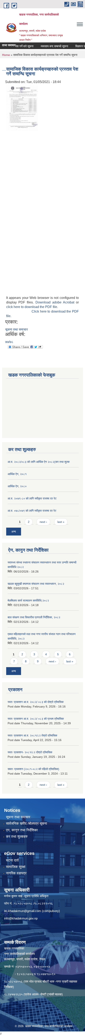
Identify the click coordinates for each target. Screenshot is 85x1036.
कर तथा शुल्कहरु (17, 837)
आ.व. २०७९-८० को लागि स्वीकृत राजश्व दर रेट (32, 498)
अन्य (13, 531)
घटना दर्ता (12, 860)
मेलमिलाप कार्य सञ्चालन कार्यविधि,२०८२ (28, 600)
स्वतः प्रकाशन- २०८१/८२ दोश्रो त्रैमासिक (30, 752)
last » (60, 521)
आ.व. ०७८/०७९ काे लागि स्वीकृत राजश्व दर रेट (32, 510)
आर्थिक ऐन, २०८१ (17, 474)
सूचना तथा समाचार (16, 329)
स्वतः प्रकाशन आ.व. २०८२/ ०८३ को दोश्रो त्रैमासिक (36, 702)
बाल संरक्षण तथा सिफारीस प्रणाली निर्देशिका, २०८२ (34, 617)
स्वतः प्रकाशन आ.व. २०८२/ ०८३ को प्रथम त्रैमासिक (36, 718)
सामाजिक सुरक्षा (15, 867)
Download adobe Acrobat (55, 302)
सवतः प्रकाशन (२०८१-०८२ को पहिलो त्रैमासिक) (33, 769)
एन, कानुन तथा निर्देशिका (22, 830)
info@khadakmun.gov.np (21, 918)
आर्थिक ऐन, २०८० (17, 486)
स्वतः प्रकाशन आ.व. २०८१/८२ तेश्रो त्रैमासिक (32, 735)
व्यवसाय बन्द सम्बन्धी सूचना (49, 46)
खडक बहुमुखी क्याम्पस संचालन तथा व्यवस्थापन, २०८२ (36, 583)
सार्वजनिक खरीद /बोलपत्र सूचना (26, 823)
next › (43, 521)
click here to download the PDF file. (32, 307)
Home (6, 55)
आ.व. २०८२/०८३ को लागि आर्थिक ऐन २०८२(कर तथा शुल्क (39, 461)
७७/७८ (9, 342)
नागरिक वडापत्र (16, 873)
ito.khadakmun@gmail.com (22, 911)
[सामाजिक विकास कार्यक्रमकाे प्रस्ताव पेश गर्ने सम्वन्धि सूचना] (22, 107)
